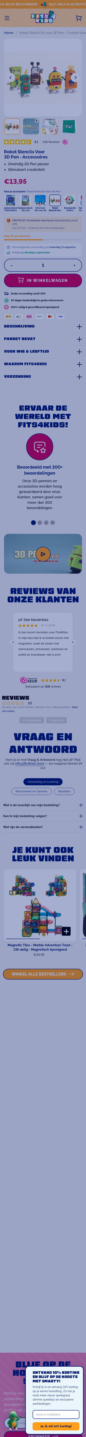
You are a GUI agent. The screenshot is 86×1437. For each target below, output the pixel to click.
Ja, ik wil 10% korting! (56, 1426)
